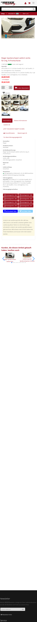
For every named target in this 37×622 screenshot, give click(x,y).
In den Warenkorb (23, 88)
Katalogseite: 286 (11, 199)
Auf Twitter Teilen (26, 211)
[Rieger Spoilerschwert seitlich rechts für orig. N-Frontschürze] (18, 28)
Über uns (26, 14)
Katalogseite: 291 (26, 206)
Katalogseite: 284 (11, 195)
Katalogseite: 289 (26, 202)
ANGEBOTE (13, 14)
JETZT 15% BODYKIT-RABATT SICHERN (14, 129)
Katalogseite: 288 (11, 202)
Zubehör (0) (7, 125)
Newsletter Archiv (7, 614)
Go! (23, 609)
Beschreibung (7, 120)
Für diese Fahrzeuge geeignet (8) (13, 137)
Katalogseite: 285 (26, 195)
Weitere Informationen (20, 120)
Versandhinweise (10, 133)
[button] (11, 262)
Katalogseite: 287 (26, 199)
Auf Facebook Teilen (11, 211)
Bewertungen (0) (22, 133)
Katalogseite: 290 (11, 206)
